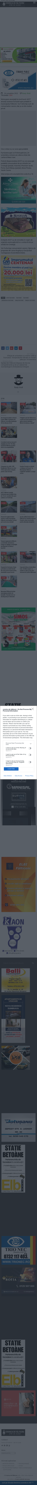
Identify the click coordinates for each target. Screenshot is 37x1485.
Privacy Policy (29, 775)
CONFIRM (11, 769)
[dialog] (18, 742)
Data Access (18, 775)
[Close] (33, 709)
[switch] (29, 748)
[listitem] (18, 743)
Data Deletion (8, 775)
